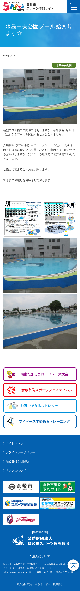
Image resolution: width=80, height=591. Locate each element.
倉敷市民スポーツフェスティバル (47, 390)
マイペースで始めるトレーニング (44, 421)
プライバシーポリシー (20, 452)
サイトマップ (14, 443)
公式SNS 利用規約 (17, 461)
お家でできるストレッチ (39, 405)
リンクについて (15, 470)
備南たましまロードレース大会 (44, 374)
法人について (41, 556)
